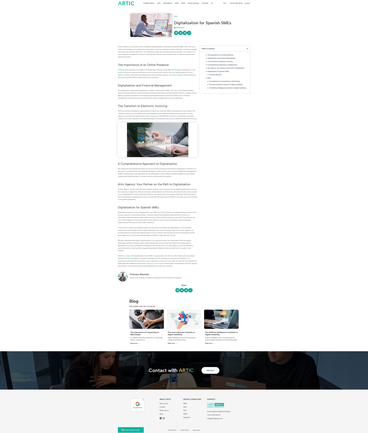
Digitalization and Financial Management (221, 58)
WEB (176, 3)
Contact (247, 3)
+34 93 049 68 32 (236, 3)
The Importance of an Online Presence (220, 55)
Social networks (193, 3)
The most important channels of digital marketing (226, 84)
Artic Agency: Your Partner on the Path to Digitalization (225, 68)
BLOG (176, 16)
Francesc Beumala (215, 75)
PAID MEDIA (167, 3)
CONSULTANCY (148, 3)
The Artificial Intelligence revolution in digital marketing (227, 88)
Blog (209, 78)
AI (212, 3)
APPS (183, 3)
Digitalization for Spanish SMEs (218, 71)
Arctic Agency (127, 256)
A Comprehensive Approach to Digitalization (222, 65)
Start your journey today (155, 263)
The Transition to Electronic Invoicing (219, 61)
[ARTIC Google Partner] (137, 405)
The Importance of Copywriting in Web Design (224, 81)
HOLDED (205, 3)
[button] (176, 33)
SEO (158, 3)
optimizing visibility (176, 75)
